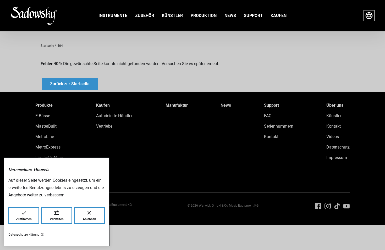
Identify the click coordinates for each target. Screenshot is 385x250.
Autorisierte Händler (114, 115)
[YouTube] (346, 206)
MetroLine (44, 136)
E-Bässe (42, 115)
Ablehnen (89, 219)
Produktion (204, 15)
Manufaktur (177, 105)
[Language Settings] (369, 15)
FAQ (268, 115)
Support (253, 15)
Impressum (336, 157)
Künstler (172, 15)
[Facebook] (318, 206)
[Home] (29, 15)
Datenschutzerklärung (24, 234)
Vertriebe (104, 126)
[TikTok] (337, 206)
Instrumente (112, 15)
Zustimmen (24, 219)
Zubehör (144, 15)
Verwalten (57, 219)
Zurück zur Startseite (70, 83)
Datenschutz (338, 147)
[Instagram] (327, 206)
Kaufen (279, 15)
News (230, 15)
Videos (332, 136)
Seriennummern (278, 126)
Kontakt (271, 136)
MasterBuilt (46, 126)
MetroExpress (47, 147)
